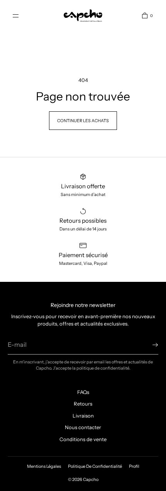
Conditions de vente (83, 439)
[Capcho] (83, 15)
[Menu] (22, 15)
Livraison (83, 416)
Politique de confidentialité (95, 466)
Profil (134, 466)
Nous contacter (83, 427)
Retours (83, 404)
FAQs (83, 392)
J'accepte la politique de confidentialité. (91, 368)
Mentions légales (44, 466)
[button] (144, 15)
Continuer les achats (83, 120)
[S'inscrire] (148, 345)
